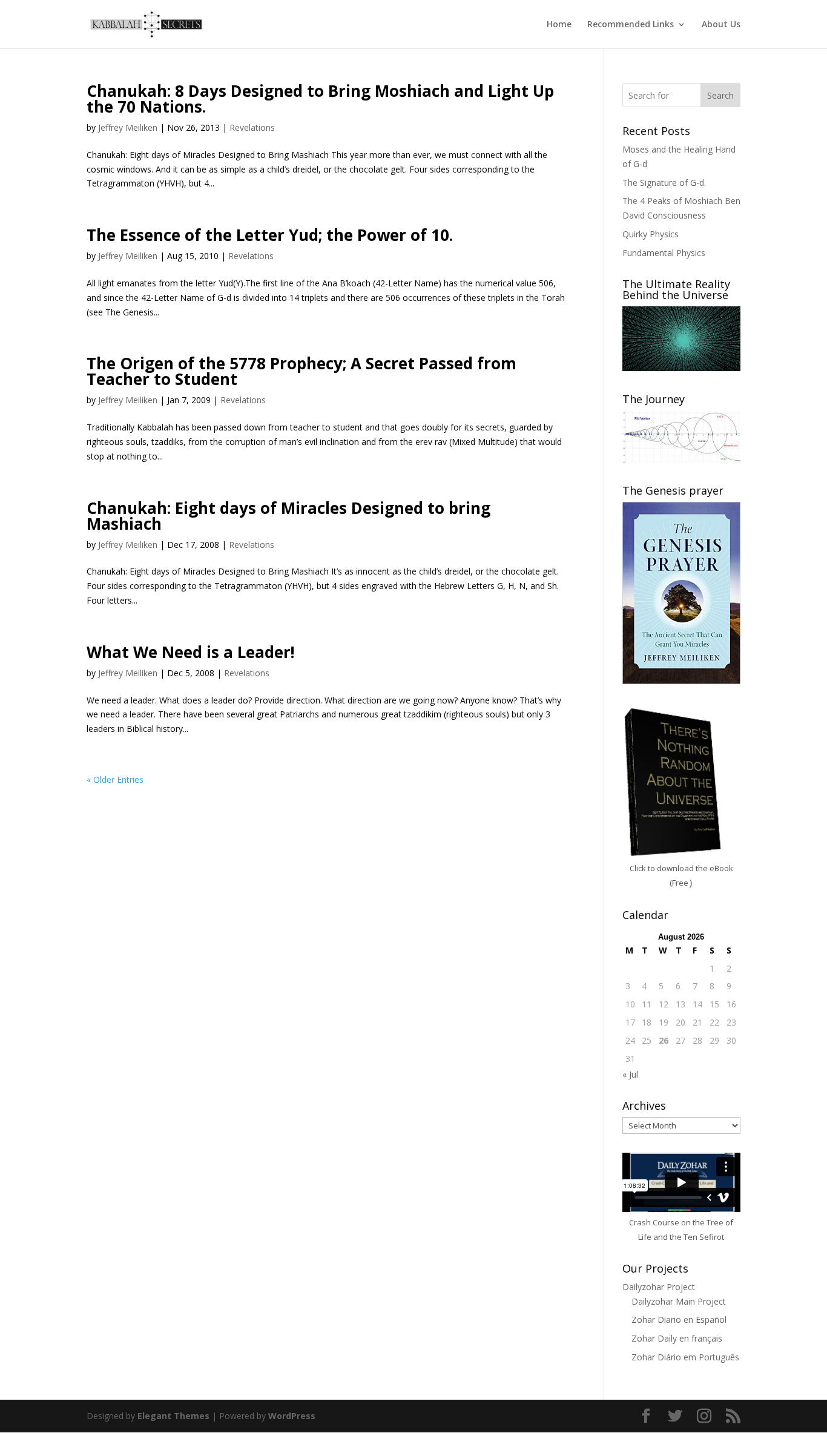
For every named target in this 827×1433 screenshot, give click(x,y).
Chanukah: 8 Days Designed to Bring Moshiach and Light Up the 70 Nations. (320, 98)
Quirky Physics (650, 234)
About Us (721, 25)
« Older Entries (115, 779)
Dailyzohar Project (658, 1287)
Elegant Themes (173, 1415)
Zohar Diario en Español (679, 1319)
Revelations (252, 127)
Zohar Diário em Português (685, 1357)
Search (720, 95)
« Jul (630, 1074)
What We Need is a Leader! (191, 652)
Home (559, 25)
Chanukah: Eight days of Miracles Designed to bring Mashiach (288, 516)
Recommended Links (630, 25)
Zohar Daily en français (676, 1338)
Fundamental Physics (663, 253)
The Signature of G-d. (664, 182)
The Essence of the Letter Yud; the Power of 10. (270, 235)
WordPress (291, 1415)
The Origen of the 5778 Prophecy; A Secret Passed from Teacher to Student (301, 371)
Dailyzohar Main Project (678, 1301)
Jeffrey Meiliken (127, 127)
